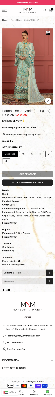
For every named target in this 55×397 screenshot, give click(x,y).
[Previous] (6, 67)
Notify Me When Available (27, 182)
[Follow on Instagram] (6, 290)
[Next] (49, 67)
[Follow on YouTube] (8, 290)
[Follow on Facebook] (3, 290)
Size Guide (7, 141)
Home (4, 20)
